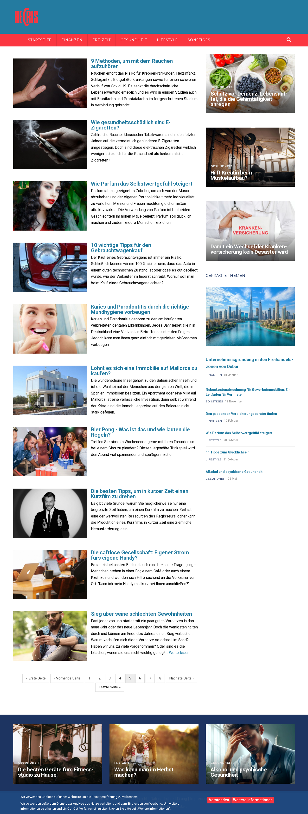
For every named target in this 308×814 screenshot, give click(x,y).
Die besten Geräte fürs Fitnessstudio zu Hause (56, 772)
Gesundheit (134, 40)
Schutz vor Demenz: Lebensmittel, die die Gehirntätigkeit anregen (249, 99)
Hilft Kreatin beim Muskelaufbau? (231, 175)
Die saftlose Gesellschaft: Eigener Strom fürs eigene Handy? (140, 555)
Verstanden (219, 800)
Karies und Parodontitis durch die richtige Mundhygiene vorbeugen (140, 309)
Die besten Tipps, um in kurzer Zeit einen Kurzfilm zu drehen (139, 494)
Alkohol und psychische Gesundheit (234, 472)
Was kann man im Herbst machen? (143, 772)
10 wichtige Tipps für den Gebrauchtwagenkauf (121, 248)
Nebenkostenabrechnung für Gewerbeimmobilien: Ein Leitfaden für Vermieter (248, 392)
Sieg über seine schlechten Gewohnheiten (141, 614)
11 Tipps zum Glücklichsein (228, 452)
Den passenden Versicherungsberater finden (241, 414)
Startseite (39, 40)
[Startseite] (26, 16)
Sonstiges (199, 40)
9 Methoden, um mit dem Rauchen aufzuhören (132, 63)
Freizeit (101, 40)
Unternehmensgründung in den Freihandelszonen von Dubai (249, 363)
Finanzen (72, 40)
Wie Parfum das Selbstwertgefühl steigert (141, 184)
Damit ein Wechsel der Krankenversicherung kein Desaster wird (249, 249)
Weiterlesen (179, 652)
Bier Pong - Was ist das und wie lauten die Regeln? (140, 432)
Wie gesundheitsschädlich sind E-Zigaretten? (131, 125)
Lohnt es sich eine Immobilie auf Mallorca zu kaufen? (144, 371)
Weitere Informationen (253, 800)
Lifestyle (167, 40)
